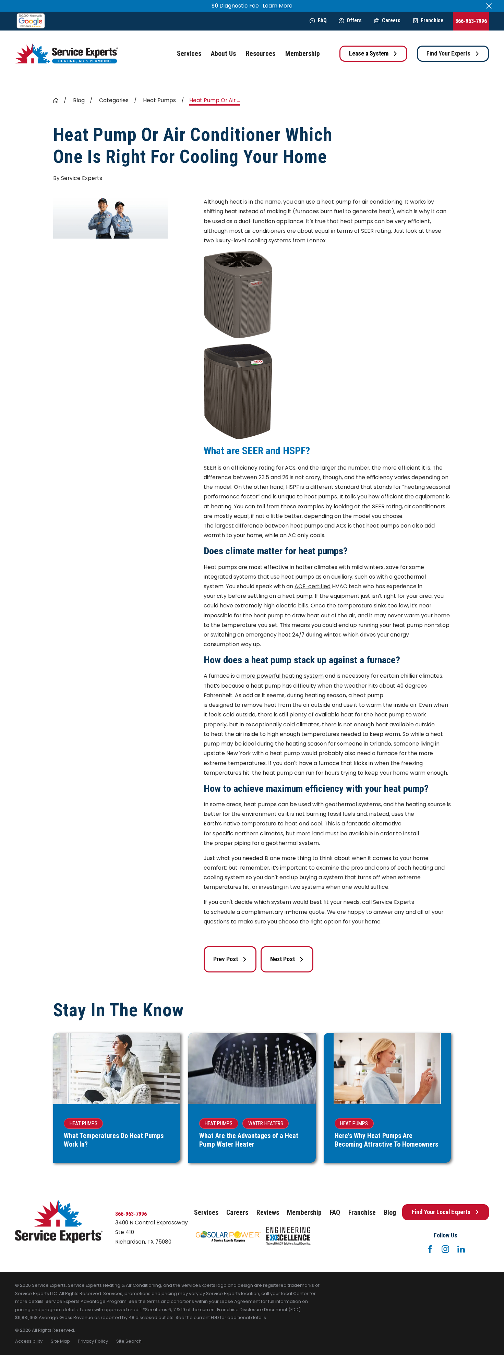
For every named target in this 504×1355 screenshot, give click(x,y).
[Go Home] (56, 101)
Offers (354, 20)
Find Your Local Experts (441, 1212)
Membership (304, 1213)
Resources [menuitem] (260, 54)
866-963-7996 (471, 21)
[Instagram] (445, 1249)
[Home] (66, 54)
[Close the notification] (489, 6)
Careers (391, 20)
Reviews (267, 1213)
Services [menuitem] (189, 54)
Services (206, 1213)
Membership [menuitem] (302, 54)
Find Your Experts (448, 53)
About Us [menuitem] (223, 54)
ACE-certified (313, 586)
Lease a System (368, 53)
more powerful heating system (282, 675)
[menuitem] (29, 1341)
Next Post (282, 959)
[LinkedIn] (461, 1249)
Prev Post (225, 959)
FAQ (322, 20)
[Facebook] (430, 1249)
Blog (390, 1213)
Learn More (277, 5)
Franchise (432, 20)
